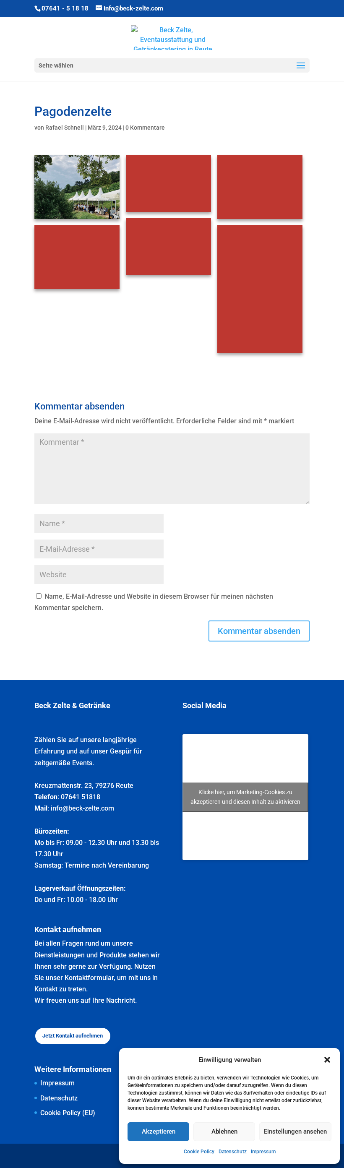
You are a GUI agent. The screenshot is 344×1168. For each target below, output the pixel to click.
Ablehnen (224, 1131)
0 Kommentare (145, 127)
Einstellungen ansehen (295, 1131)
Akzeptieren (158, 1131)
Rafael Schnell (64, 127)
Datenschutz (233, 1152)
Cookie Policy (199, 1152)
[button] (327, 1060)
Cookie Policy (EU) (67, 1113)
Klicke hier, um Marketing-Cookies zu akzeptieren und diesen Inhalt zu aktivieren (245, 797)
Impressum (263, 1152)
